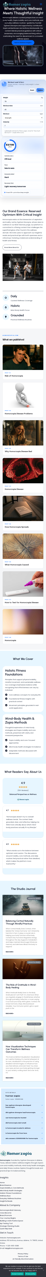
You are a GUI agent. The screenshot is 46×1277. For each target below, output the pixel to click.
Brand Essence (5, 1185)
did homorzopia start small (16, 1123)
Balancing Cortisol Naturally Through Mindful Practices (19, 922)
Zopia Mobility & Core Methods (12, 1188)
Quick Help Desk (6, 1229)
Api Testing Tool (6, 1223)
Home (2, 1182)
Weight (23, 97)
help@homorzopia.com (14, 1248)
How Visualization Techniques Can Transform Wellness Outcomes (21, 1049)
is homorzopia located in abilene (18, 1128)
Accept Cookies (17, 1274)
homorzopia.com (14, 1238)
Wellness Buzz (5, 1196)
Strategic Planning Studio (9, 1226)
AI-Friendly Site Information (23, 1259)
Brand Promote (6, 1215)
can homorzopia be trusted (16, 1118)
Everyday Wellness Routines (10, 1198)
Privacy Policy (23, 1254)
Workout (23, 114)
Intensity (23, 122)
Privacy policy (30, 1274)
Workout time (23, 106)
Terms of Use (23, 1256)
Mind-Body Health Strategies (11, 1190)
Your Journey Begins (8, 1218)
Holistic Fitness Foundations (10, 1193)
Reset (32, 90)
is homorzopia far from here (16, 1133)
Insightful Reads (6, 1201)
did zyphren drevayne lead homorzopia (20, 1112)
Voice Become (5, 1213)
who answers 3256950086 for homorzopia (22, 1138)
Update (40, 90)
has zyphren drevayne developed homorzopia (18, 1106)
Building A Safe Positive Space (11, 1221)
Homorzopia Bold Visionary (10, 1210)
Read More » (10, 952)
